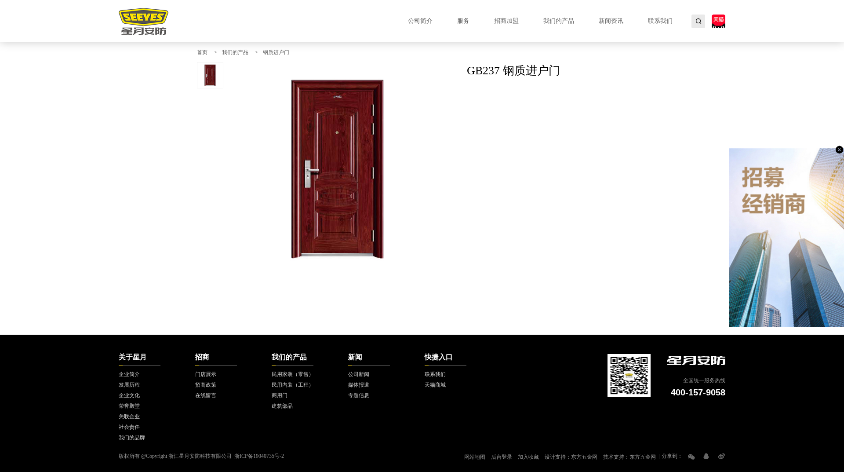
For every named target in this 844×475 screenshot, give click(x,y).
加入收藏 (528, 457)
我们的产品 (235, 52)
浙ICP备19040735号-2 (259, 456)
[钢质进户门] (337, 169)
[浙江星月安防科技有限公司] (143, 21)
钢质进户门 (276, 52)
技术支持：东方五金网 (629, 457)
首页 (202, 52)
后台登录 (501, 457)
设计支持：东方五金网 (571, 457)
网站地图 (474, 457)
